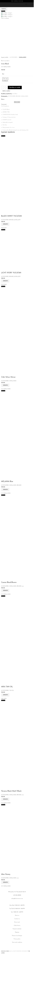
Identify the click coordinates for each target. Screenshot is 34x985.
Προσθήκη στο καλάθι (14, 87)
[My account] (28, 4)
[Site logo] (16, 4)
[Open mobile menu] (1, 4)
